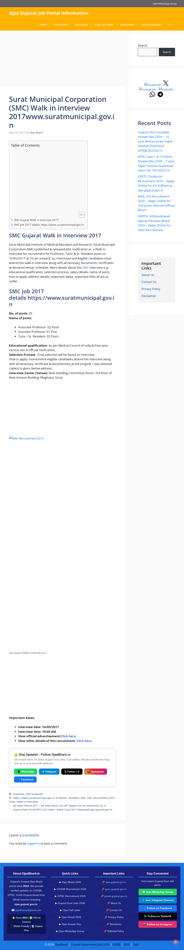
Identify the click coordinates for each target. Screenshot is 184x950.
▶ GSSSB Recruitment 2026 (70, 889)
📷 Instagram (96, 771)
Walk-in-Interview (27, 801)
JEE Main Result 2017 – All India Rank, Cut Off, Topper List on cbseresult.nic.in (59, 805)
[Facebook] (152, 85)
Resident (74, 798)
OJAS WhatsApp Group (165, 3)
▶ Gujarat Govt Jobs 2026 (70, 903)
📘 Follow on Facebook (157, 908)
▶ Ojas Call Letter (70, 910)
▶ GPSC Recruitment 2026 (70, 896)
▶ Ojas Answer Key (70, 924)
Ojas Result (127, 24)
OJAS (136, 944)
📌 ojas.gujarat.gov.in (114, 882)
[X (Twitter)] (165, 85)
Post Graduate (34, 794)
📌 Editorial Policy (114, 931)
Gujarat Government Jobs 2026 (90, 944)
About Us (147, 275)
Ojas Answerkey (152, 24)
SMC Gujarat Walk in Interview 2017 (36, 220)
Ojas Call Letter (104, 24)
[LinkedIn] (166, 89)
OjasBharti (61, 944)
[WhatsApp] (153, 96)
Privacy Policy (150, 289)
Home (43, 24)
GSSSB (116, 944)
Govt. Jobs (81, 24)
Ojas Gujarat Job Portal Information (48, 13)
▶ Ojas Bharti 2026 (70, 882)
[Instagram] (148, 89)
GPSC (126, 944)
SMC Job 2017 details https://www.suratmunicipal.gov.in (49, 224)
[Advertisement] (62, 59)
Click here (84, 741)
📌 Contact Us (114, 910)
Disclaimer (148, 296)
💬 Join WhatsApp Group (157, 892)
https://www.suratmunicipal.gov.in (34, 798)
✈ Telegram (49, 771)
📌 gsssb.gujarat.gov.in (114, 896)
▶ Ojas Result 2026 (70, 917)
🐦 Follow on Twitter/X (157, 916)
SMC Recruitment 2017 (101, 798)
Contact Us (149, 282)
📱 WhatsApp (25, 771)
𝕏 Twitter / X (72, 771)
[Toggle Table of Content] (80, 215)
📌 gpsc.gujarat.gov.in (113, 889)
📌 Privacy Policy (114, 917)
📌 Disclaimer (114, 924)
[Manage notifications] (175, 942)
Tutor (12, 801)
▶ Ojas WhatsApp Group (70, 931)
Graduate (18, 794)
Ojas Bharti (61, 24)
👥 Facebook (25, 779)
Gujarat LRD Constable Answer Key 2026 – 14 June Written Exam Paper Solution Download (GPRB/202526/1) (155, 141)
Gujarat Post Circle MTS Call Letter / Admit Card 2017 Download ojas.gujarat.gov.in (62, 809)
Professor (61, 798)
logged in (33, 843)
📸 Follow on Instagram (157, 924)
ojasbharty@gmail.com (28, 910)
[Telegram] (160, 96)
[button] (170, 25)
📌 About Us (114, 903)
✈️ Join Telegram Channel (158, 900)
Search (142, 45)
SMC (85, 267)
